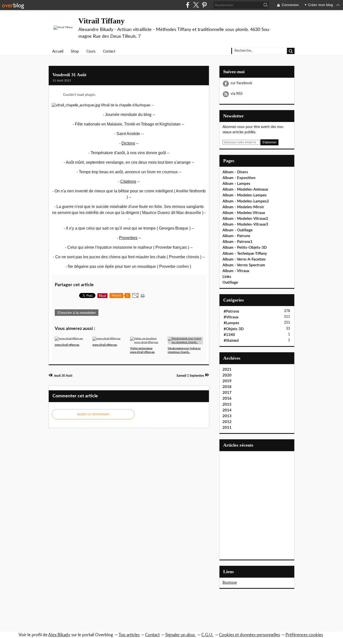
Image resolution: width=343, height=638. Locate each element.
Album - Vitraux (235, 271)
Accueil (57, 51)
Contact (109, 51)
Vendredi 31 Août (69, 74)
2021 (227, 369)
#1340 (229, 335)
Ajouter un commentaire (93, 414)
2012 (227, 422)
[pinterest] (204, 5)
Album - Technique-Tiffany (244, 254)
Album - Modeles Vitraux (243, 213)
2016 (227, 398)
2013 (227, 416)
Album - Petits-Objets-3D (244, 247)
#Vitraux (231, 317)
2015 (227, 404)
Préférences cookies (304, 635)
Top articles (129, 635)
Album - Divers (235, 172)
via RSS (237, 94)
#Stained (231, 341)
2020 (227, 375)
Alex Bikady (59, 635)
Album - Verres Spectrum (243, 265)
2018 (227, 387)
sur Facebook (241, 83)
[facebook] (188, 5)
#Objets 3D (234, 329)
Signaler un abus (180, 635)
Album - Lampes (236, 184)
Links (226, 277)
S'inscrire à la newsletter (76, 313)
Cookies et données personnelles (249, 635)
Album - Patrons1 (237, 242)
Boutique (229, 582)
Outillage (230, 282)
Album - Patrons (236, 236)
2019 (227, 381)
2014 (227, 410)
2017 (227, 393)
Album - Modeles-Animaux (245, 189)
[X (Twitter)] (196, 5)
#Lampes (231, 323)
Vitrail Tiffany (101, 21)
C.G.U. (207, 635)
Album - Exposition (238, 178)
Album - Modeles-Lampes (244, 195)
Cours (90, 51)
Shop (75, 51)
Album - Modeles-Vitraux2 (245, 219)
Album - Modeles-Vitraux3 (245, 224)
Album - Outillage (237, 230)
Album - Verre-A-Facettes (244, 259)
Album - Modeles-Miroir (243, 207)
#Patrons (231, 311)
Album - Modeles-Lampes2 (245, 201)
